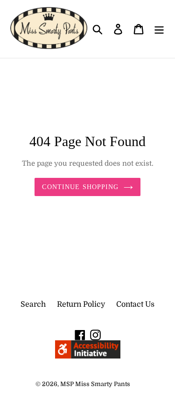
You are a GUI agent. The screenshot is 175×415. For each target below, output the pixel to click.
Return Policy (81, 304)
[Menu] (159, 29)
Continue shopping (80, 186)
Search (33, 304)
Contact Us (135, 304)
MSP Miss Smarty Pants (95, 383)
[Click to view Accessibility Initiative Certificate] (87, 356)
